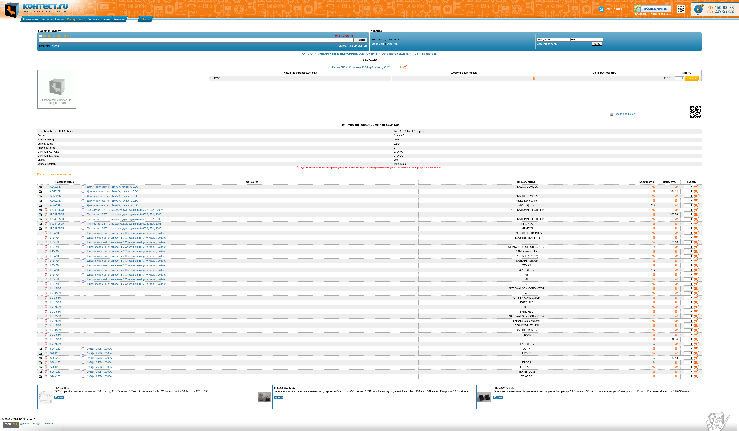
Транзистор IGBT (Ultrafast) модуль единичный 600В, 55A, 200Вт (125, 209)
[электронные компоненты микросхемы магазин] (715, 9)
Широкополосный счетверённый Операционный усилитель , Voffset (127, 233)
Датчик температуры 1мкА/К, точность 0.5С (113, 186)
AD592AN (55, 186)
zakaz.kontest (616, 9)
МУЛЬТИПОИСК (344, 36)
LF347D (54, 233)
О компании (30, 19)
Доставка (93, 19)
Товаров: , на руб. (387, 39)
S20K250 (55, 348)
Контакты (47, 19)
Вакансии (119, 19)
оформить (378, 43)
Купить (59, 397)
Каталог (59, 19)
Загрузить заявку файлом (353, 46)
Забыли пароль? (547, 43)
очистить (392, 43)
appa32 (56, 46)
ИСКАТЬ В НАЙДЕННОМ (57, 36)
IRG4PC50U (57, 209)
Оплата (105, 19)
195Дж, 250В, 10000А (100, 348)
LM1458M (55, 288)
